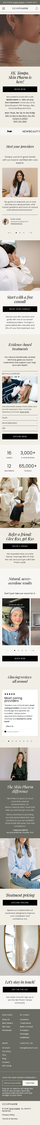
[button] (9, 233)
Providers (24, 1030)
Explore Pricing (20, 902)
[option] (20, 2)
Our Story (6, 1051)
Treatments (25, 1023)
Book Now (20, 89)
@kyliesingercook (16, 224)
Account (6, 1048)
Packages (24, 1034)
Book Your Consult (20, 309)
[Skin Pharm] (20, 8)
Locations (24, 1019)
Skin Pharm (14, 1108)
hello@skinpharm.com (29, 1048)
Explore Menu (20, 436)
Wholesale (7, 1030)
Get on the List (20, 989)
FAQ (4, 1055)
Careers (6, 1062)
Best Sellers (7, 1023)
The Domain (29, 2)
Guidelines (24, 1037)
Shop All (6, 1019)
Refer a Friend (20, 546)
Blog (4, 1058)
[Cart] (37, 8)
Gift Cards (6, 1065)
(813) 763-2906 (20, 121)
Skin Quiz (6, 1026)
